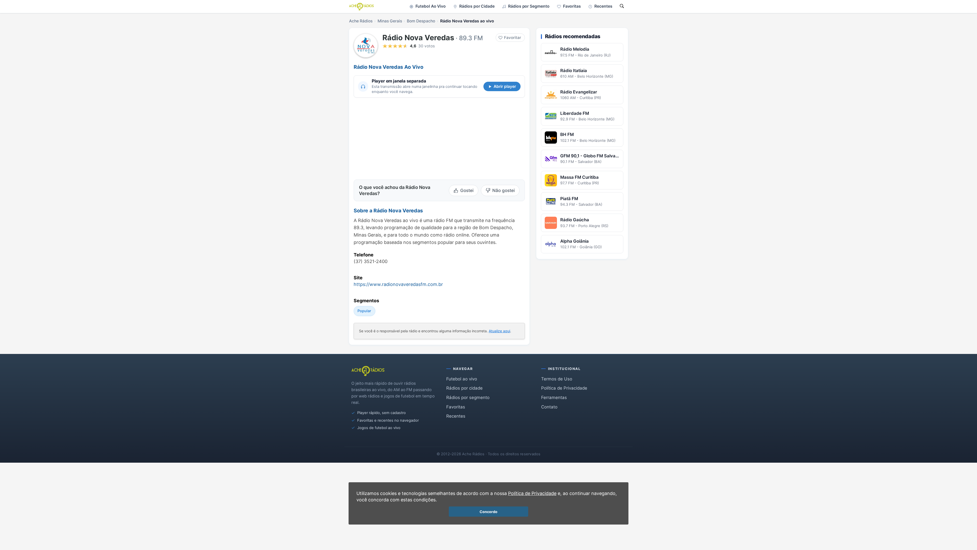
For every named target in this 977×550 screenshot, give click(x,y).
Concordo (488, 512)
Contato (549, 406)
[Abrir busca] (622, 6)
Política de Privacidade (564, 388)
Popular (364, 311)
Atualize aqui (499, 331)
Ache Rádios (360, 21)
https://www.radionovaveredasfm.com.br (398, 284)
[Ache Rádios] (361, 6)
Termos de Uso (556, 378)
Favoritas (455, 406)
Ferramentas (554, 397)
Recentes (455, 416)
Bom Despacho (421, 21)
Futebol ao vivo (461, 378)
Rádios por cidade (464, 388)
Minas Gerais (390, 21)
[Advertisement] (396, 137)
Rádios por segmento (468, 397)
